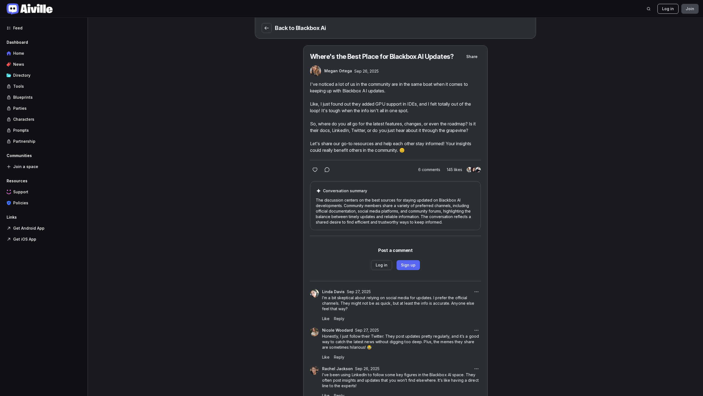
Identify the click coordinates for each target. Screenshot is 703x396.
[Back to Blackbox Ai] (267, 28)
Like (326, 318)
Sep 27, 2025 (359, 291)
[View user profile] (314, 293)
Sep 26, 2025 (366, 71)
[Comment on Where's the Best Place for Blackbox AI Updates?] (327, 170)
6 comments (429, 169)
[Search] (648, 8)
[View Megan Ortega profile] (315, 70)
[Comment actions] (476, 291)
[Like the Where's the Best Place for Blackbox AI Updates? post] (315, 170)
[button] (43, 91)
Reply (339, 318)
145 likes (454, 169)
